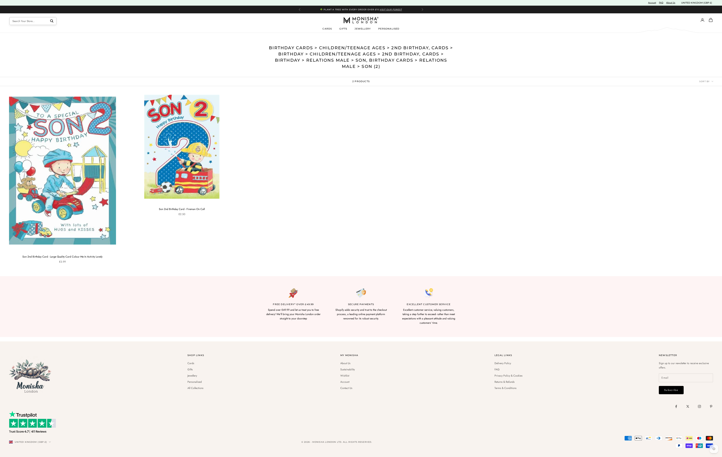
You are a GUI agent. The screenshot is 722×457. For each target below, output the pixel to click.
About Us (670, 2)
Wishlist (344, 375)
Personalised (388, 28)
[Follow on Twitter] (688, 406)
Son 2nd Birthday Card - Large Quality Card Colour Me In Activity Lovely (62, 256)
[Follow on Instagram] (699, 406)
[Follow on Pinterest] (711, 406)
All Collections (195, 388)
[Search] (51, 21)
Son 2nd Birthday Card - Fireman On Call (182, 209)
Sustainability (347, 369)
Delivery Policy (502, 363)
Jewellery (363, 28)
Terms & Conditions (505, 388)
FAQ (661, 2)
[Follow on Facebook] (676, 406)
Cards (327, 28)
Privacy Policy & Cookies (508, 375)
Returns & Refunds (504, 382)
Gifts (343, 28)
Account (652, 2)
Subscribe (671, 390)
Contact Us (346, 388)
